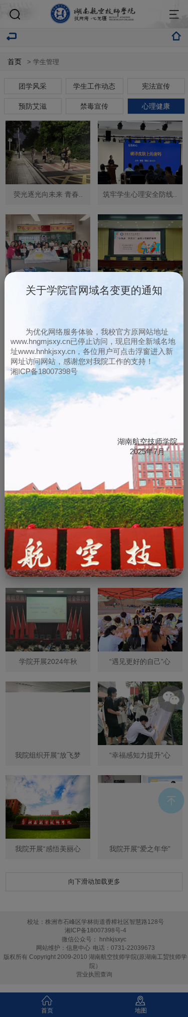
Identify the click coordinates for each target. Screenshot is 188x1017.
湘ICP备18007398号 (44, 371)
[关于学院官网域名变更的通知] (94, 574)
